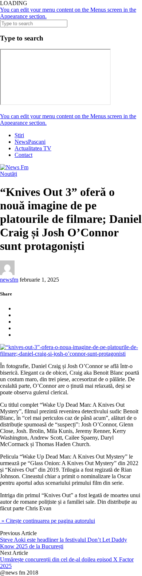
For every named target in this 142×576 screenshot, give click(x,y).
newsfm (9, 280)
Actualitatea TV (33, 148)
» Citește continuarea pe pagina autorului (47, 521)
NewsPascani (30, 142)
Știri (19, 135)
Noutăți (8, 174)
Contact (23, 155)
